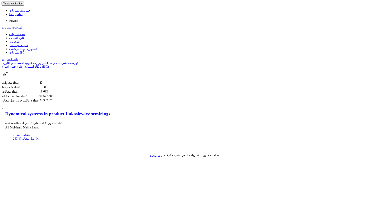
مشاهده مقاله (22, 135)
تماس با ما (15, 14)
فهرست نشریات (19, 10)
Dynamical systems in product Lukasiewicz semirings (57, 113)
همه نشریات (17, 34)
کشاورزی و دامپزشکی (23, 48)
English (13, 20)
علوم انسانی (17, 37)
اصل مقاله (26, 138)
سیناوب (155, 155)
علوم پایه (15, 41)
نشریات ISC (17, 52)
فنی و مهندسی (18, 45)
